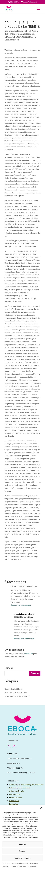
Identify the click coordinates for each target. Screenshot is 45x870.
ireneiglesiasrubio (19, 30)
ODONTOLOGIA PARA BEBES (17, 696)
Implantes (13, 804)
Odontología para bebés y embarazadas (26, 784)
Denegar (22, 851)
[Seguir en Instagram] (14, 746)
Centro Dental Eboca (22, 33)
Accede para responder (21, 605)
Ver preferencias (22, 858)
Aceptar (22, 844)
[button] (41, 808)
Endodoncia (14, 794)
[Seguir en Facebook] (9, 746)
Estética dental (15, 797)
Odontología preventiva (19, 788)
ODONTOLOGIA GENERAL (18, 36)
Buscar (8, 668)
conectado (28, 653)
